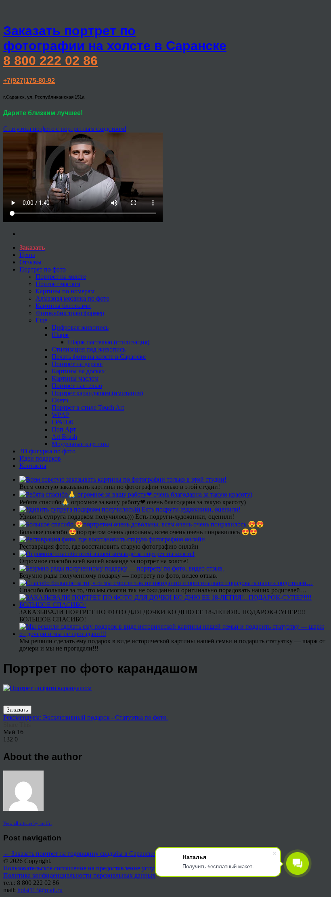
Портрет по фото (42, 269)
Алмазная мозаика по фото (72, 298)
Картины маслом (75, 378)
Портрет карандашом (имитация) (97, 393)
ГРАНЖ (62, 422)
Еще (41, 320)
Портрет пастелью (77, 385)
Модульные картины (80, 443)
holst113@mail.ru (40, 889)
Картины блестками (63, 305)
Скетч (60, 400)
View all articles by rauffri (27, 823)
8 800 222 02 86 (50, 60)
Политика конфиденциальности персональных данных (79, 875)
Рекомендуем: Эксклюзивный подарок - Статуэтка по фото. (85, 717)
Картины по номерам (65, 291)
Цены (27, 254)
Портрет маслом (58, 283)
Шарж (60, 334)
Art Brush (64, 436)
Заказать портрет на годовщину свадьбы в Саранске (79, 853)
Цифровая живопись (80, 327)
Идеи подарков (40, 458)
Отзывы (30, 262)
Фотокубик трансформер (70, 313)
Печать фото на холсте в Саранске (99, 356)
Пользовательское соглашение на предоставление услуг (80, 868)
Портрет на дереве (77, 363)
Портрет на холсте (61, 276)
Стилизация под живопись (89, 349)
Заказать (17, 710)
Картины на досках (78, 371)
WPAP (60, 414)
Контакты (32, 465)
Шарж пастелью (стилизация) (108, 342)
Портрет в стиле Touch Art (88, 407)
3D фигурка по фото (47, 451)
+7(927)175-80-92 (29, 80)
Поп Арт (64, 429)
